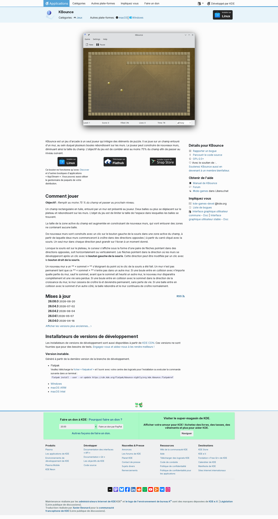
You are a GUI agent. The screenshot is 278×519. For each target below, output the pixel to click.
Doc (205, 215)
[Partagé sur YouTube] (150, 488)
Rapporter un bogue (204, 150)
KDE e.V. (202, 453)
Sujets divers (128, 466)
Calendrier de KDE (207, 462)
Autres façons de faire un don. (91, 433)
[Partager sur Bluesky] (121, 488)
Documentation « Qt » (94, 457)
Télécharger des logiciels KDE (174, 458)
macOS (123, 17)
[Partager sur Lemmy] (144, 488)
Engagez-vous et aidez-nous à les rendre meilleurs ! (123, 346)
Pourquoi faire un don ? (105, 419)
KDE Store (203, 449)
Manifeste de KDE (207, 466)
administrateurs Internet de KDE (97, 501)
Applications (56, 4)
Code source (90, 465)
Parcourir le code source (207, 154)
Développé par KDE (223, 3)
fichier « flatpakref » (84, 369)
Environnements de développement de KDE (57, 459)
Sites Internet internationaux (212, 470)
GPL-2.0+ (198, 158)
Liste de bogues (202, 207)
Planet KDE (127, 458)
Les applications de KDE (57, 453)
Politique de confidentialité (173, 466)
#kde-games (200, 190)
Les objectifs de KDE (94, 461)
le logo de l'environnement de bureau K (149, 501)
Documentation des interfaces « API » (98, 451)
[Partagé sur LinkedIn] (133, 488)
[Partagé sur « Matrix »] (110, 488)
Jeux (79, 17)
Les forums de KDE (131, 453)
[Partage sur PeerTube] (156, 488)
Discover (84, 169)
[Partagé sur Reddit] (139, 488)
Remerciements (130, 470)
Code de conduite (169, 462)
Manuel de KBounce (205, 183)
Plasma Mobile (52, 465)
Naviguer (187, 433)
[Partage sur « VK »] (162, 488)
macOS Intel (58, 391)
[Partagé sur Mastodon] (116, 488)
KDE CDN (148, 342)
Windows (137, 17)
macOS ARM (58, 387)
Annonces (127, 449)
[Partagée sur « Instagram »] (168, 488)
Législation (226, 501)
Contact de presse (131, 462)
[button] (200, 3)
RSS (179, 296)
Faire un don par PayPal (110, 426)
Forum (196, 187)
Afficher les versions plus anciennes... (68, 326)
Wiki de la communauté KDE (174, 449)
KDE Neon (50, 469)
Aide (162, 453)
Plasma (49, 449)
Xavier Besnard (81, 507)
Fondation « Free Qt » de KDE (212, 458)
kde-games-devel (203, 203)
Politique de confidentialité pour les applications (175, 472)
